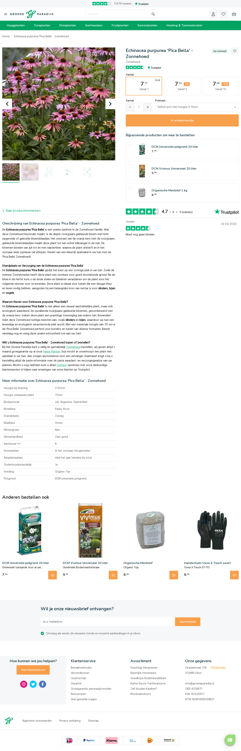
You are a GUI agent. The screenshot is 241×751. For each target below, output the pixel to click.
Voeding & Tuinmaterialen (184, 25)
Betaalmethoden (81, 668)
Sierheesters (94, 25)
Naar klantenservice (33, 670)
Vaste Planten (51, 351)
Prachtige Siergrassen (144, 668)
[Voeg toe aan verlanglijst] (235, 51)
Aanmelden (188, 622)
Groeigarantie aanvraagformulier (91, 689)
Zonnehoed (73, 347)
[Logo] (31, 14)
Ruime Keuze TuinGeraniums (147, 683)
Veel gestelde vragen (84, 699)
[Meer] (147, 107)
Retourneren (78, 694)
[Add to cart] (52, 575)
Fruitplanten (120, 25)
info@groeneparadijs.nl (199, 683)
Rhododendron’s (140, 694)
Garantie (76, 683)
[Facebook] (42, 684)
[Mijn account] (213, 14)
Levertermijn (78, 678)
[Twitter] (33, 684)
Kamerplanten (147, 25)
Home (6, 36)
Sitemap (93, 721)
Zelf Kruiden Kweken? (143, 689)
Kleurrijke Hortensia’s (143, 673)
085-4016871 (193, 689)
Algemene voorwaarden (37, 721)
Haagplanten (16, 25)
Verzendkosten (80, 673)
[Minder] (130, 107)
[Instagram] (23, 684)
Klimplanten (67, 25)
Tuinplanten (42, 25)
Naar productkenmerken (23, 210)
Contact (61, 365)
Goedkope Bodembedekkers (148, 678)
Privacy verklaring (70, 721)
